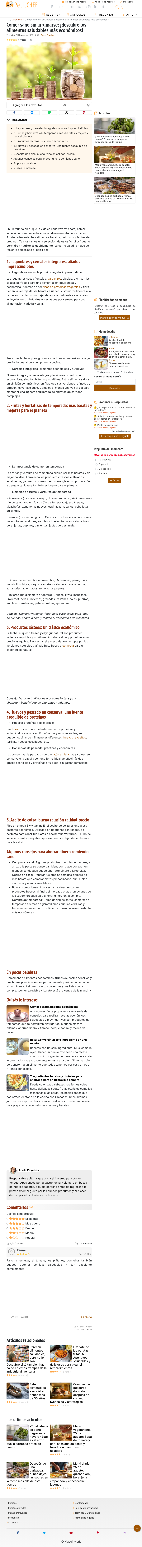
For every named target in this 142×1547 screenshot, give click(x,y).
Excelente (31, 1218)
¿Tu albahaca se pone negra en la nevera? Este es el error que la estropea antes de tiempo (27, 1437)
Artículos (77, 14)
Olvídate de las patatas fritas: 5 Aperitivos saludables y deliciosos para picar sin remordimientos (70, 1357)
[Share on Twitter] (66, 112)
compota (68, 645)
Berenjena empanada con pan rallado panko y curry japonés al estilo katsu (121, 354)
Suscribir (114, 388)
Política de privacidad (86, 1508)
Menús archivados (109, 372)
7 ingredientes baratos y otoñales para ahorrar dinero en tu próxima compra (56, 1078)
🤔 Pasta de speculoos (106, 425)
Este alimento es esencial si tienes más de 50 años (38, 1391)
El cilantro (104, 473)
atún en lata (61, 754)
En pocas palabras (24, 163)
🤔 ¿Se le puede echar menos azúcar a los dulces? (114, 408)
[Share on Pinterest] (84, 112)
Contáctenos (81, 1503)
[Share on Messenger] (32, 112)
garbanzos (54, 278)
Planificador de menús (113, 317)
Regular (30, 1237)
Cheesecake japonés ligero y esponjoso (119, 364)
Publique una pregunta (116, 436)
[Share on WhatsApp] (49, 112)
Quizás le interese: (24, 168)
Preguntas (105, 14)
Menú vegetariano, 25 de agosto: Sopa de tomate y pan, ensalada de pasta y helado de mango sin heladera (71, 1438)
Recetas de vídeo (17, 1508)
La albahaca (105, 459)
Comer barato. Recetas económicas (54, 1006)
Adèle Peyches (47, 35)
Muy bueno (32, 1223)
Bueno (29, 1228)
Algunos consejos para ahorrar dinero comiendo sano (46, 158)
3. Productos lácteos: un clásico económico (40, 141)
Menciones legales (84, 1517)
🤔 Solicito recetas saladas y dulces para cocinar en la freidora (113, 417)
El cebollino (105, 468)
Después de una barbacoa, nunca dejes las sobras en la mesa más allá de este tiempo (27, 1474)
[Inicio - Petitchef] (8, 19)
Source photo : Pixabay (83, 1327)
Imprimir (128, 372)
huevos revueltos (74, 737)
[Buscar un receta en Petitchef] (117, 7)
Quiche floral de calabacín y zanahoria (119, 341)
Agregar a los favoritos (27, 105)
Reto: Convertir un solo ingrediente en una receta (58, 1041)
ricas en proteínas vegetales (61, 287)
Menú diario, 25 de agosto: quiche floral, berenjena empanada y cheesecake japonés (70, 1474)
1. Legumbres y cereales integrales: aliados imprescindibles (50, 128)
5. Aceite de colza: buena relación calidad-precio (44, 154)
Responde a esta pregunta (105, 412)
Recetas (51, 14)
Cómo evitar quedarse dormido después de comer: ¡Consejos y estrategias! (70, 1393)
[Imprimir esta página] (88, 105)
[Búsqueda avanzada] (122, 7)
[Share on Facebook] (14, 112)
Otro (129, 14)
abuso (88, 1317)
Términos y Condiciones (87, 1513)
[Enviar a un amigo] (64, 105)
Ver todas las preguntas (123, 431)
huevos (16, 729)
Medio (29, 1233)
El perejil (103, 464)
